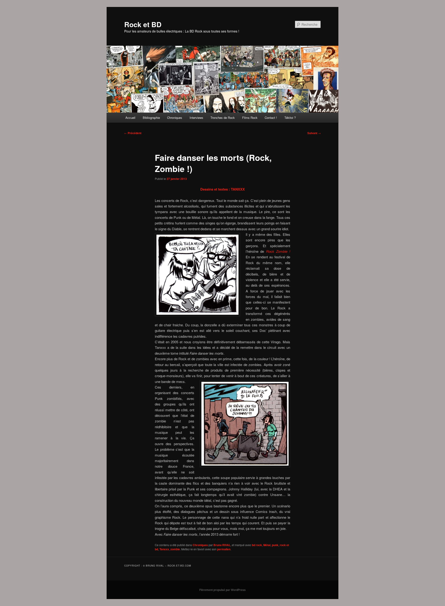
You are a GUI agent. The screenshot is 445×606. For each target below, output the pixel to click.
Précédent (132, 133)
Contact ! (271, 117)
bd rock (257, 545)
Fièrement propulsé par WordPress (222, 590)
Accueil (130, 117)
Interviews (196, 117)
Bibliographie (151, 117)
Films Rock (249, 117)
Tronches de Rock (222, 117)
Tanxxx (164, 549)
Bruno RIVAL (221, 545)
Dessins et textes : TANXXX (222, 189)
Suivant (314, 133)
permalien (223, 549)
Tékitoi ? (290, 117)
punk (275, 545)
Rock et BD (143, 24)
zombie (175, 549)
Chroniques (174, 117)
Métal (266, 545)
